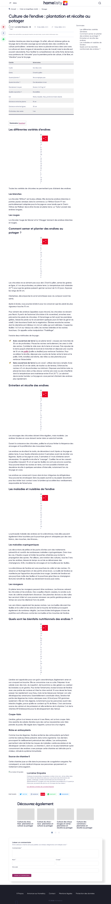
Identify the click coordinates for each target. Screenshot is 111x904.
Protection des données (85, 893)
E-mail (58, 859)
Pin (45, 138)
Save (43, 794)
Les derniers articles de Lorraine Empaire (40, 786)
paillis (26, 351)
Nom (14, 859)
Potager (44, 9)
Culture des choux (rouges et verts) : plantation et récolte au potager (65, 825)
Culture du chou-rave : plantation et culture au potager (45, 824)
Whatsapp (53, 794)
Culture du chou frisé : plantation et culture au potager (25, 824)
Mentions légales (65, 893)
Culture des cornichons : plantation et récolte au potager (84, 825)
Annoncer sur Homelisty (36, 893)
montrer (22, 123)
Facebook (35, 794)
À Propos (20, 893)
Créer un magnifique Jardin (29, 9)
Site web (15, 867)
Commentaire (17, 848)
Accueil (13, 9)
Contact (52, 893)
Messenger (65, 794)
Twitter (24, 794)
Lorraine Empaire (21, 27)
